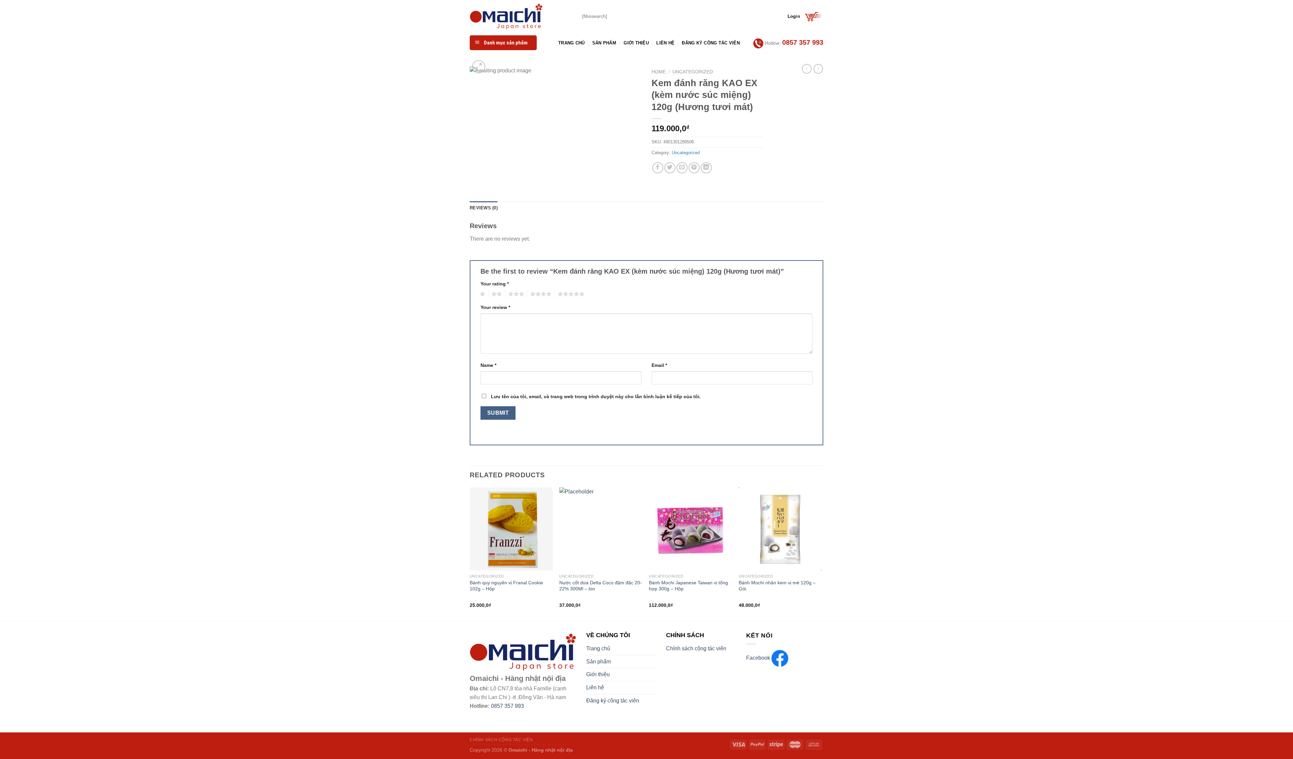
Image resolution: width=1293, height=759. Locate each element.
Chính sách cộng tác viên (696, 648)
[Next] (821, 553)
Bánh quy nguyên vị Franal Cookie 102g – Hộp (506, 586)
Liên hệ (665, 42)
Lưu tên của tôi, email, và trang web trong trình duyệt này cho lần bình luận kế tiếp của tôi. (596, 396)
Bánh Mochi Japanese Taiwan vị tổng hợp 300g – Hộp (688, 586)
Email (659, 365)
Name (488, 365)
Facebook (758, 658)
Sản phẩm (604, 42)
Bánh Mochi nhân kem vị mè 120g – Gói (777, 586)
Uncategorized (692, 71)
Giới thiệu (636, 42)
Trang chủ (571, 42)
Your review (495, 307)
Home (659, 71)
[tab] (484, 208)
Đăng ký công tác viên (710, 42)
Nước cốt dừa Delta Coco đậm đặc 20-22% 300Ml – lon (600, 586)
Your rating (494, 283)
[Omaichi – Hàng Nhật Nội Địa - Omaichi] (521, 16)
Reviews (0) (484, 207)
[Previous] (470, 553)
